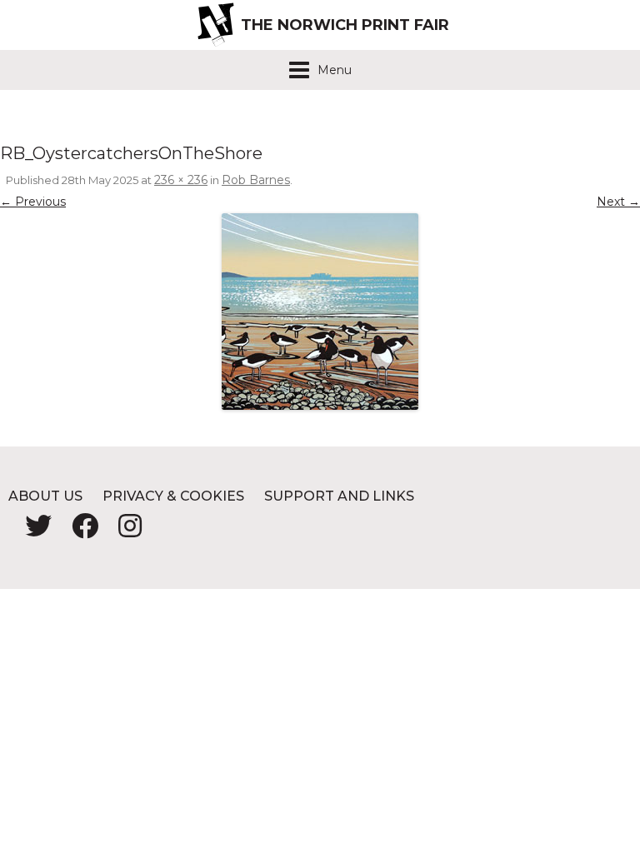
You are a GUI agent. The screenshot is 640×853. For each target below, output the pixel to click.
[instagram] (122, 531)
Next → (618, 201)
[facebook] (78, 531)
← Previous (33, 201)
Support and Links (339, 496)
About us (45, 496)
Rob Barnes (256, 179)
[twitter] (31, 531)
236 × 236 (181, 179)
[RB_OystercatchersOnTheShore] (320, 311)
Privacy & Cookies (173, 496)
